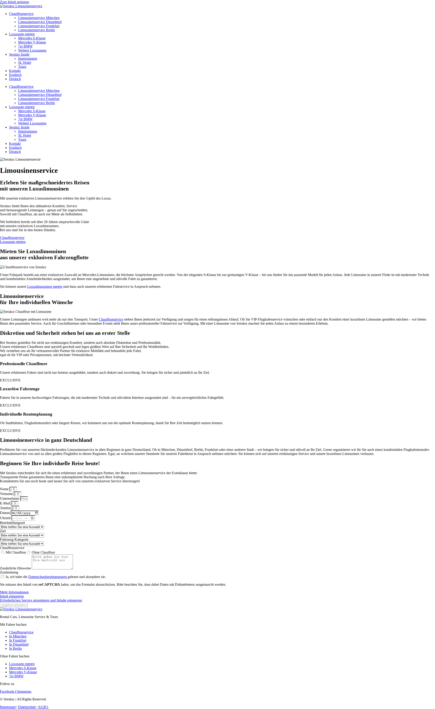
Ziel (3, 531)
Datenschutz (27, 707)
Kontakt (15, 71)
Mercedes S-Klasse (32, 38)
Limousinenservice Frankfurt (38, 26)
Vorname (7, 494)
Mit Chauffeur (16, 552)
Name (5, 489)
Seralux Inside (19, 54)
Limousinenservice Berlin (36, 30)
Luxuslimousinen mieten (44, 286)
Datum (5, 513)
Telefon (6, 508)
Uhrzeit (6, 518)
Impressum (8, 707)
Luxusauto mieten (22, 34)
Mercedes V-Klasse (32, 42)
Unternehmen (10, 498)
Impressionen (27, 58)
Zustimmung (9, 572)
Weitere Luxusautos (32, 50)
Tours (22, 67)
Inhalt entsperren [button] (12, 596)
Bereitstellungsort (12, 523)
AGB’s (43, 707)
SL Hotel (24, 62)
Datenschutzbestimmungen (48, 577)
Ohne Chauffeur (43, 552)
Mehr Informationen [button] (14, 592)
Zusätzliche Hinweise (16, 568)
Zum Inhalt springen (14, 2)
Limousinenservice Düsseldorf (40, 22)
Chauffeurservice (21, 14)
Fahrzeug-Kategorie (14, 539)
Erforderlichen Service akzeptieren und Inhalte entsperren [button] (41, 600)
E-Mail (5, 503)
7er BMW (25, 46)
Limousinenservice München (39, 18)
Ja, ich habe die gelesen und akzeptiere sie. (55, 577)
